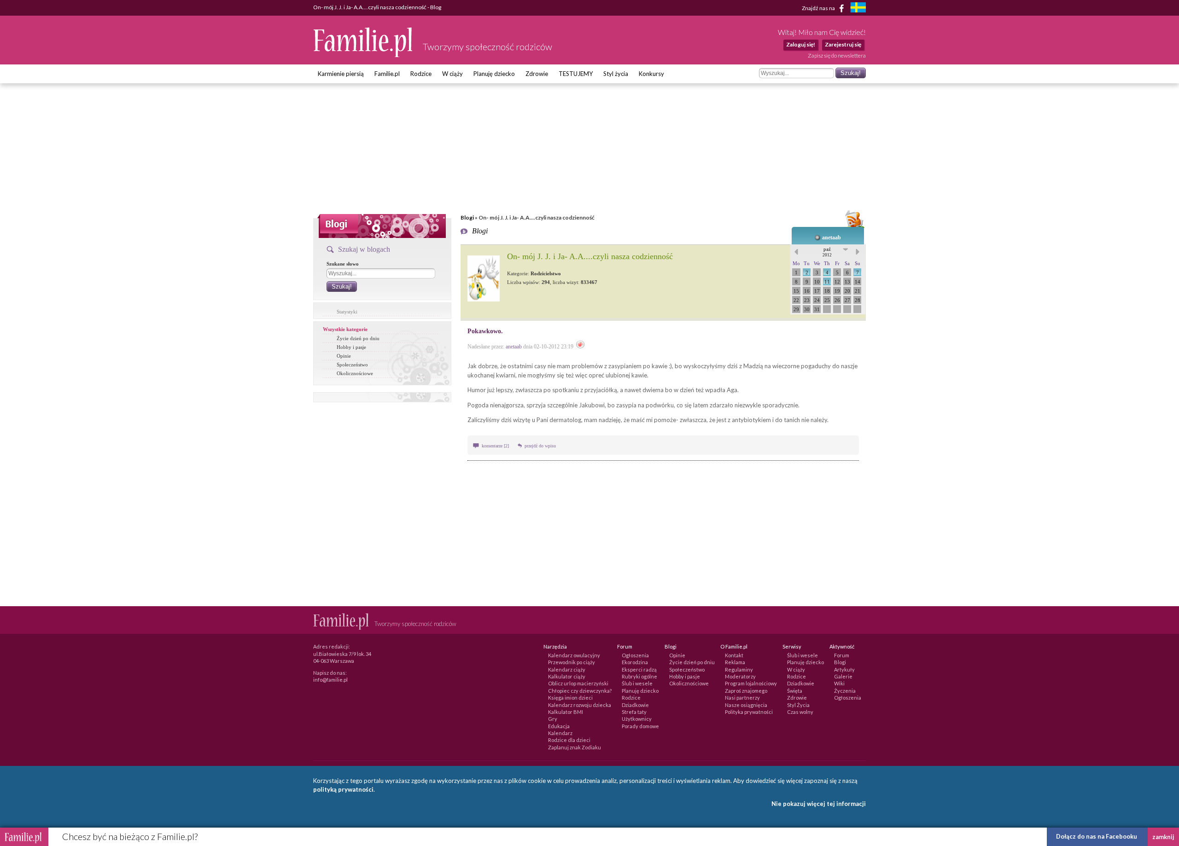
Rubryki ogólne (639, 676)
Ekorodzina (635, 662)
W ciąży (452, 73)
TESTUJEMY (576, 73)
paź (827, 251)
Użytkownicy (637, 719)
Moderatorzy (740, 676)
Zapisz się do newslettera (837, 55)
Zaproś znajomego (746, 691)
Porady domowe (640, 726)
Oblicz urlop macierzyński (578, 683)
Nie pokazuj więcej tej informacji (818, 803)
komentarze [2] (496, 445)
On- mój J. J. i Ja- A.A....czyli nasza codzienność (590, 256)
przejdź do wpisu (540, 445)
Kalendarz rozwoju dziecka (579, 705)
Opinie (344, 356)
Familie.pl (387, 73)
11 (827, 281)
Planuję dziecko (494, 73)
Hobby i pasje (351, 347)
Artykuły (844, 669)
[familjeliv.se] (858, 8)
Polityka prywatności (749, 712)
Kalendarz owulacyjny (574, 655)
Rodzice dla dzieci (569, 740)
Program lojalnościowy (751, 683)
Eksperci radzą (639, 669)
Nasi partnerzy (742, 698)
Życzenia (845, 691)
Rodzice (421, 73)
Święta (794, 691)
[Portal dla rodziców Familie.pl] (363, 54)
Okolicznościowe (355, 373)
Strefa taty (634, 712)
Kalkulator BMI (565, 712)
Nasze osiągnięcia (746, 705)
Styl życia (615, 73)
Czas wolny (800, 712)
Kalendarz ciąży (566, 669)
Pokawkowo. (485, 331)
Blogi (467, 217)
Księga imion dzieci (570, 698)
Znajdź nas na (819, 7)
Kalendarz (560, 733)
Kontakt (734, 655)
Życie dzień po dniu (358, 338)
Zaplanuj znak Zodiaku (574, 747)
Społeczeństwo (352, 364)
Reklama (735, 662)
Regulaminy (739, 669)
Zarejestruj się (843, 44)
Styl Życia (798, 705)
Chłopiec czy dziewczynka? (580, 691)
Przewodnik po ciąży (571, 662)
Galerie (843, 676)
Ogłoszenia (635, 655)
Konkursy (651, 73)
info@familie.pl (330, 680)
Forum (841, 655)
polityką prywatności (343, 789)
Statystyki (347, 311)
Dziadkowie (635, 705)
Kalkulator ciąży (566, 676)
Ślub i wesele (637, 683)
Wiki (839, 683)
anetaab (831, 237)
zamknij (1163, 836)
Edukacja (559, 726)
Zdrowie (536, 73)
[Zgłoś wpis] (580, 346)
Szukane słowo (343, 264)
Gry (552, 719)
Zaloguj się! (800, 44)
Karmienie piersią (341, 73)
